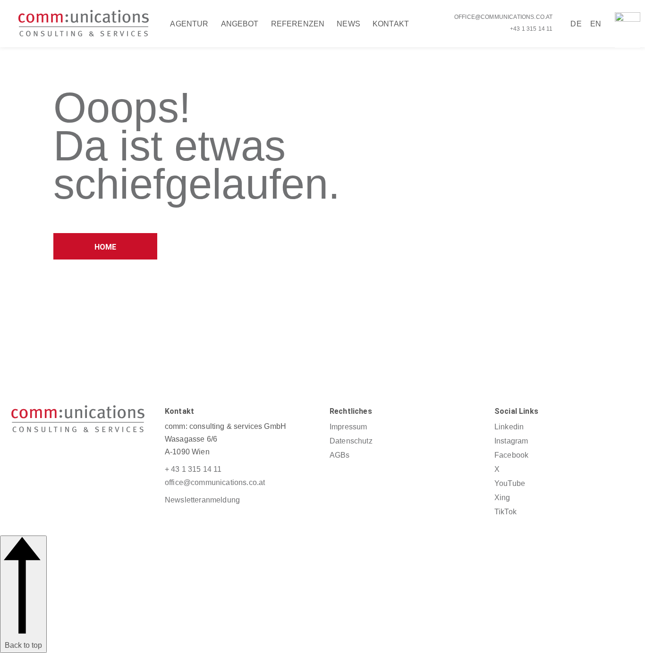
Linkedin (509, 427)
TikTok (505, 512)
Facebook (511, 455)
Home (105, 247)
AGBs (340, 455)
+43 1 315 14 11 (531, 28)
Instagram (511, 441)
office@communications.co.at (503, 17)
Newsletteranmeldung (202, 500)
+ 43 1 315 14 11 (193, 469)
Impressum (348, 427)
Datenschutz (351, 441)
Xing (502, 498)
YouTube (509, 483)
